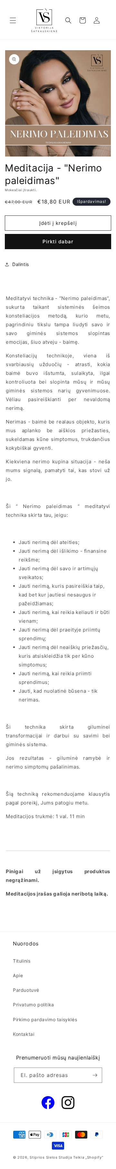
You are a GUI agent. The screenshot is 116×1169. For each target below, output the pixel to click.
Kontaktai (23, 1034)
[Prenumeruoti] (95, 1075)
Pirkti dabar (58, 241)
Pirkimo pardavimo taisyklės (45, 1019)
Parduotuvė (26, 990)
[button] (13, 20)
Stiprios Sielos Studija (51, 1157)
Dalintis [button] (20, 264)
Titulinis (21, 961)
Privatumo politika (33, 1004)
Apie (18, 975)
